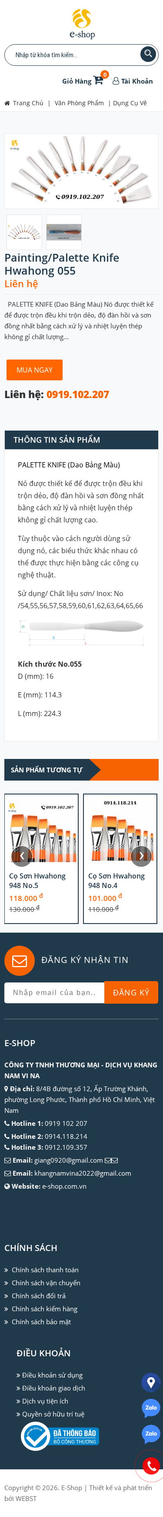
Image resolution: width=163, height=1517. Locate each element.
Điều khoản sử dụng (52, 1375)
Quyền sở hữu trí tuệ (53, 1414)
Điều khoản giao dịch (53, 1388)
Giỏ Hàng (84, 81)
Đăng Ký (131, 992)
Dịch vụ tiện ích (45, 1401)
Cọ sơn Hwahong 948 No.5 (37, 880)
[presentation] (22, 856)
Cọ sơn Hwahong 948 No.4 (116, 880)
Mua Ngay (35, 370)
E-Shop (71, 1487)
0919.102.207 (78, 394)
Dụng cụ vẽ (130, 103)
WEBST (26, 1498)
